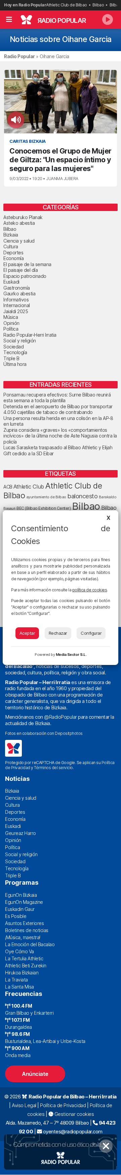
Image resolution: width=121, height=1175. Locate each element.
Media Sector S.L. (71, 654)
